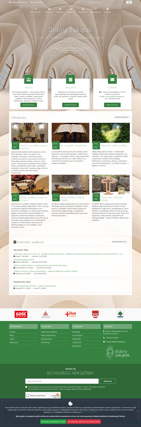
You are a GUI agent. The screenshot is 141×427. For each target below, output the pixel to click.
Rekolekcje (76, 332)
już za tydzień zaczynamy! (73, 145)
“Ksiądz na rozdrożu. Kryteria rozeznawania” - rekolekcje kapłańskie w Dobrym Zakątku (45, 271)
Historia (12, 332)
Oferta (71, 12)
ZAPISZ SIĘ (108, 381)
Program (82, 12)
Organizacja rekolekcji (49, 332)
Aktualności (35, 12)
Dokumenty (96, 12)
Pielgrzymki (76, 339)
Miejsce (48, 12)
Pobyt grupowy (46, 339)
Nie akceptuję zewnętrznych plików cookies (84, 422)
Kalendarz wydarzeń (30, 242)
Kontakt (107, 12)
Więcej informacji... (29, 105)
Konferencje (45, 342)
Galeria (59, 12)
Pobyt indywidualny (48, 335)
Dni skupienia (77, 335)
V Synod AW (76, 342)
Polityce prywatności (89, 412)
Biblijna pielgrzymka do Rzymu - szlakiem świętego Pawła (35, 286)
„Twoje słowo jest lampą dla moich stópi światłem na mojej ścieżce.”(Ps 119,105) (70, 50)
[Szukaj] (129, 2)
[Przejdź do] (21, 314)
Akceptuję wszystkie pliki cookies (53, 422)
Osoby (12, 339)
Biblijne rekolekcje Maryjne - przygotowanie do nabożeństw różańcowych (40, 265)
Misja (12, 335)
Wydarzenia (76, 346)
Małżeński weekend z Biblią (114, 145)
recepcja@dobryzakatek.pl (19, 2)
